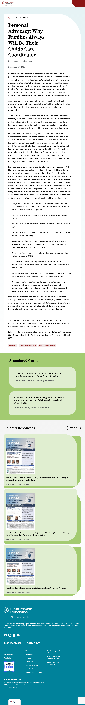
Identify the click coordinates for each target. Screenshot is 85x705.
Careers (28, 658)
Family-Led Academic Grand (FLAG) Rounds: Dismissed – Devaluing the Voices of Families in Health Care (38, 478)
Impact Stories (30, 654)
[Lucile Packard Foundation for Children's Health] (8, 3)
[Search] (77, 3)
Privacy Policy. (22, 685)
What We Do (29, 651)
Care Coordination (28, 345)
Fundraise (7, 658)
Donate (6, 651)
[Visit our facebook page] (5, 635)
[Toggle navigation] (81, 3)
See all (73, 428)
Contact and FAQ (31, 665)
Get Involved (12, 643)
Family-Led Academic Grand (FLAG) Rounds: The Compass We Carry (36, 588)
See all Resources (20, 18)
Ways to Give (8, 654)
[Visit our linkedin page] (14, 635)
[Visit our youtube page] (18, 635)
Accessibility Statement (33, 672)
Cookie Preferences (10, 687)
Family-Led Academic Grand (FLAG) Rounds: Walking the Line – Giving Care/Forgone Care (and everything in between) (37, 533)
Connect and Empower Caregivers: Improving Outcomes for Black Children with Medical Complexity (39, 400)
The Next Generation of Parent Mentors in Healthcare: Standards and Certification (37, 375)
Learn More (32, 643)
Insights (12, 345)
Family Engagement (47, 345)
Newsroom (29, 662)
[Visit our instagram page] (9, 635)
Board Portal (29, 669)
